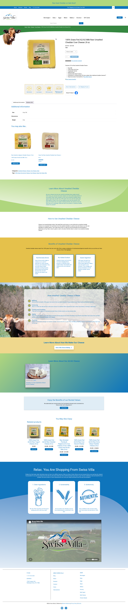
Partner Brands (83, 598)
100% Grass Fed (19, 173)
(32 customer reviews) (76, 60)
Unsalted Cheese (22, 171)
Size (66, 47)
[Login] (113, 7)
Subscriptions (56, 589)
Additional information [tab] (19, 102)
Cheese (32, 27)
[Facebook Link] (76, 93)
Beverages (82, 575)
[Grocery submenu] (81, 17)
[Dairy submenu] (56, 17)
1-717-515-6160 (30, 575)
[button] (56, 39)
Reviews (55, 581)
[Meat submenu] (67, 17)
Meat (81, 584)
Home (26, 27)
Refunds (79, 603)
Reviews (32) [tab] (29, 102)
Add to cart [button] (15, 163)
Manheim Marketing (66, 603)
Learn (35, 380)
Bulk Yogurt (82, 592)
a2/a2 (24, 173)
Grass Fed (39, 173)
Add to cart (74, 56)
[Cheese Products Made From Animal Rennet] (58, 89)
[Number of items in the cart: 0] (125, 17)
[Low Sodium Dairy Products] (39, 89)
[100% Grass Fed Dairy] (48, 89)
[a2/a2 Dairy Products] (29, 89)
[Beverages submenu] (50, 17)
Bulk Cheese (83, 595)
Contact (55, 584)
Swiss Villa (44, 173)
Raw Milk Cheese (88, 76)
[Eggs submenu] (61, 17)
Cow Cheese (37, 27)
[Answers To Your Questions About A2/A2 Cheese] (37, 364)
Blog (54, 575)
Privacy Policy (74, 603)
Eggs (81, 581)
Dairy (29, 27)
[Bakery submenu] (74, 17)
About (54, 578)
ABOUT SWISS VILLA (58, 573)
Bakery (81, 586)
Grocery (82, 589)
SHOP (81, 572)
